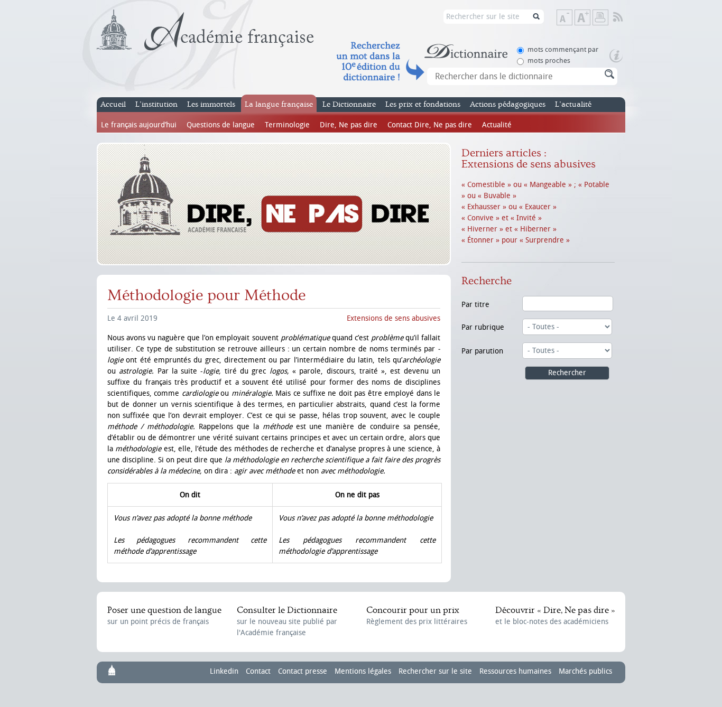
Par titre (475, 304)
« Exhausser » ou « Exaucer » (509, 206)
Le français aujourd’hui (139, 124)
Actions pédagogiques (507, 104)
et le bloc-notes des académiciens (555, 615)
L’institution (156, 104)
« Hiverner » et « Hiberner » (509, 229)
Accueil (113, 104)
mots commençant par (562, 49)
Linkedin (224, 671)
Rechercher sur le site (435, 671)
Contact (258, 671)
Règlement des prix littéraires (416, 615)
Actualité (497, 124)
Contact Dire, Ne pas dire (429, 124)
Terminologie (287, 124)
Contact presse (302, 671)
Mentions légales (363, 671)
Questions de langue (221, 124)
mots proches (548, 60)
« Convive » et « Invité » (501, 217)
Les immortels (211, 104)
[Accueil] (205, 30)
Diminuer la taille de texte (571, 18)
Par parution (482, 351)
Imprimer (600, 17)
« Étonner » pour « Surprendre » (515, 240)
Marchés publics (585, 671)
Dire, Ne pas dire (348, 124)
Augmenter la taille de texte (589, 18)
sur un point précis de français (164, 615)
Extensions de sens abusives (393, 318)
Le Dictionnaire (349, 104)
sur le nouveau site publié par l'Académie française (287, 621)
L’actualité (573, 104)
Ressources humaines (515, 671)
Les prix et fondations (422, 104)
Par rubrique (482, 327)
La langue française (279, 104)
